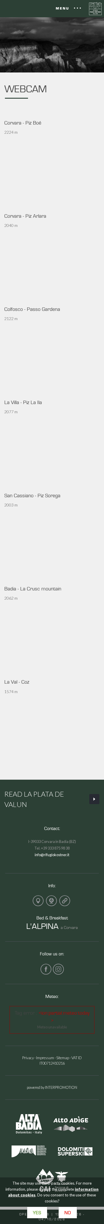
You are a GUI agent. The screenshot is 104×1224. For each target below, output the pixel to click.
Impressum (45, 1057)
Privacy (28, 1057)
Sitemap (62, 1057)
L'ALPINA (42, 926)
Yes (37, 1212)
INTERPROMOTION (61, 1087)
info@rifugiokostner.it (52, 854)
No (67, 1212)
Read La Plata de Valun (34, 799)
